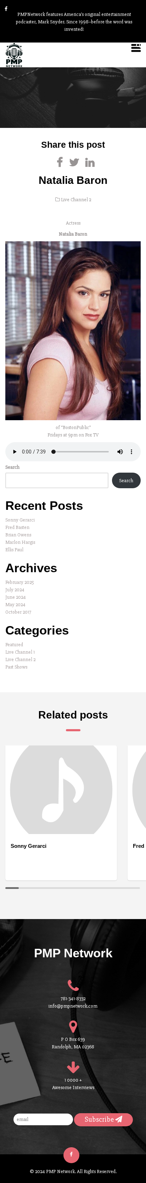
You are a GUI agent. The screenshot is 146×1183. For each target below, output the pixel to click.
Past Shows (16, 667)
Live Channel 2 (76, 200)
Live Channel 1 (20, 652)
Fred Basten (17, 527)
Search (12, 467)
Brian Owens (18, 535)
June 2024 (15, 597)
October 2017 (18, 612)
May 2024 (15, 605)
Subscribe (100, 1119)
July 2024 (14, 590)
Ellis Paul (14, 550)
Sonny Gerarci (20, 520)
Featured (14, 645)
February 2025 (19, 582)
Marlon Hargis (20, 542)
